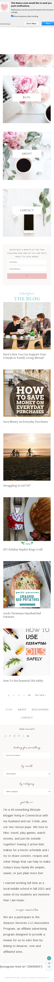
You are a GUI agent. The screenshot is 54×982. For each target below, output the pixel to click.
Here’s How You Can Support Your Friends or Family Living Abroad (24, 356)
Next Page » (40, 695)
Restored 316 (43, 978)
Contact (27, 210)
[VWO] (11, 24)
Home (9, 709)
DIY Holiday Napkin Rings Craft (23, 549)
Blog (27, 97)
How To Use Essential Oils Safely (23, 680)
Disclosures (40, 709)
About (27, 153)
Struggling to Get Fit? (16, 485)
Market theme (28, 978)
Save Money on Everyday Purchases (25, 422)
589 (29, 695)
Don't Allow (31, 23)
